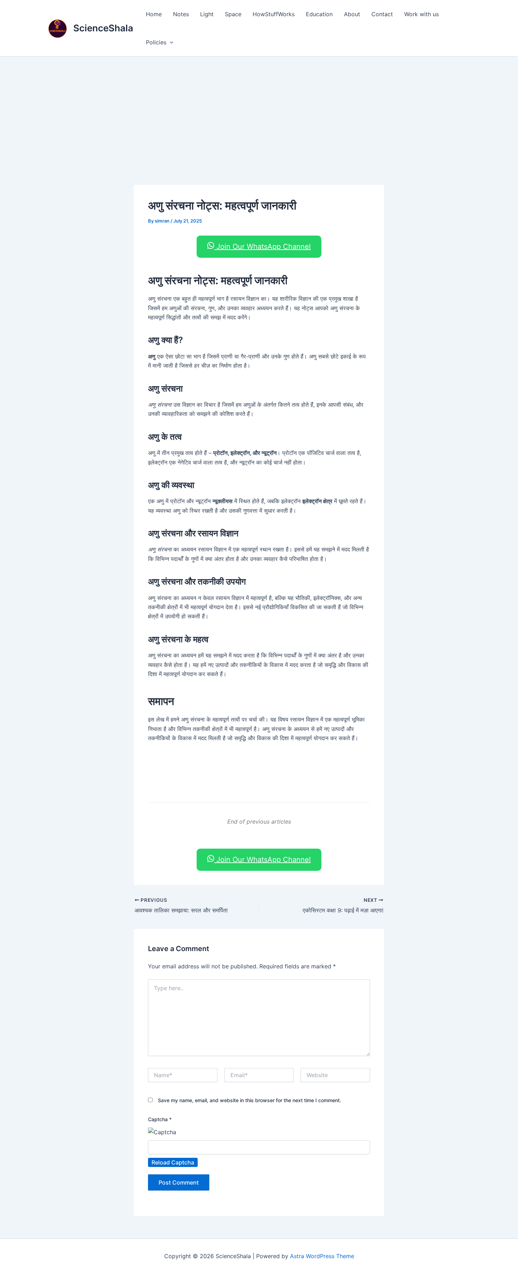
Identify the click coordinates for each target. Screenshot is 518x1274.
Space (233, 14)
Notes (181, 14)
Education (319, 14)
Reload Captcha (173, 1162)
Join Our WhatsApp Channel (262, 246)
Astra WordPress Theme (322, 1256)
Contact (382, 14)
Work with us (421, 14)
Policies (156, 42)
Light (207, 14)
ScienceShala (103, 28)
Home (154, 14)
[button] (169, 42)
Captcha (160, 1119)
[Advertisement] (259, 109)
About (352, 14)
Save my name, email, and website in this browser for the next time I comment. (249, 1100)
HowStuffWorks (274, 14)
